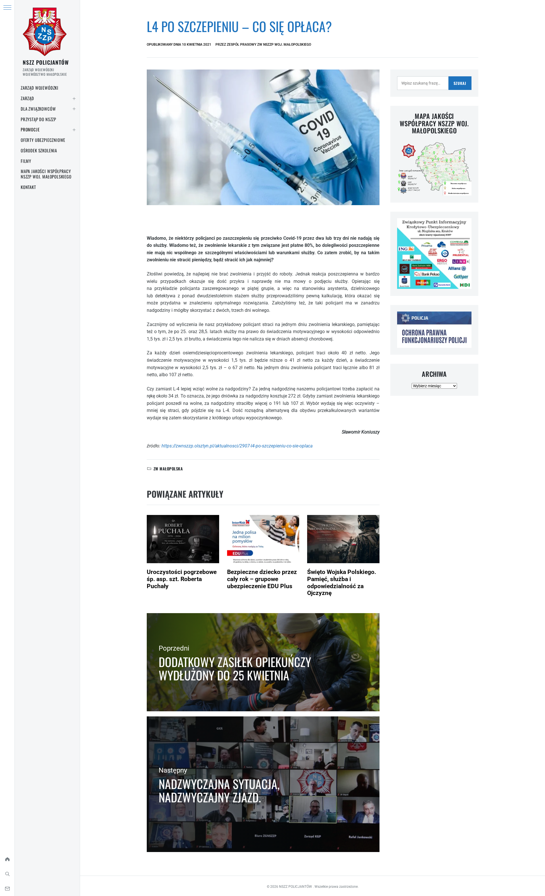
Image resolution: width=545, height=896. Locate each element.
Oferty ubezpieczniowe (43, 140)
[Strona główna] (7, 859)
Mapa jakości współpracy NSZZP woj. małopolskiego (46, 174)
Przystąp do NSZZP (38, 119)
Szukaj (460, 83)
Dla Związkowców (38, 109)
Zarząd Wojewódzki (39, 88)
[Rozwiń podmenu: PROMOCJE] (74, 129)
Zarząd (27, 98)
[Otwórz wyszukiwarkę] (7, 873)
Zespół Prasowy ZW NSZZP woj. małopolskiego (269, 45)
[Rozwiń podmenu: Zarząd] (74, 98)
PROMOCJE (30, 129)
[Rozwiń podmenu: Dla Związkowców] (74, 109)
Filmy (26, 161)
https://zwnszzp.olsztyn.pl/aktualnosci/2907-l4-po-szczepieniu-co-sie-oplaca (237, 446)
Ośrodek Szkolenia (39, 150)
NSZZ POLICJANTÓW (46, 62)
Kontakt (28, 187)
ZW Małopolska (168, 469)
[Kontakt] (7, 888)
